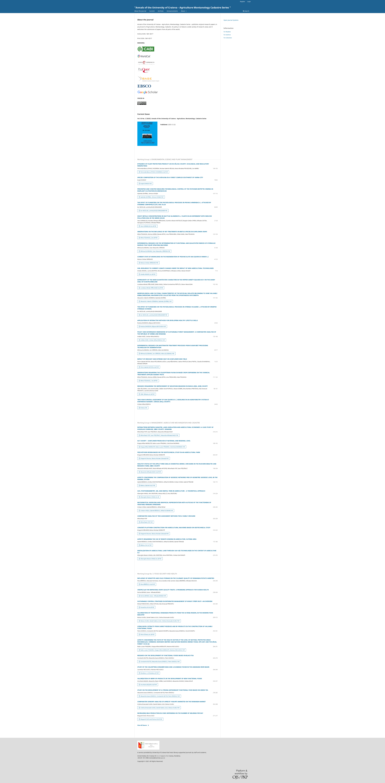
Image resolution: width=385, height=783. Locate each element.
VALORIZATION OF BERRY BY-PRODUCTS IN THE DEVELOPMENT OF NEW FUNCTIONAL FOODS (169, 678)
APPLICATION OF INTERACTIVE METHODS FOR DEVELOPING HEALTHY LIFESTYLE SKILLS (167, 320)
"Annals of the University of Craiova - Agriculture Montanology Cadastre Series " (182, 7)
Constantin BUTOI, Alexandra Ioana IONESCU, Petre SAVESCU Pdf (159, 661)
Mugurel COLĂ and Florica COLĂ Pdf (151, 719)
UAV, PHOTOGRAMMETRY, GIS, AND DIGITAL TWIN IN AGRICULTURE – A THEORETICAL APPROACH (171, 491)
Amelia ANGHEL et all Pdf (147, 274)
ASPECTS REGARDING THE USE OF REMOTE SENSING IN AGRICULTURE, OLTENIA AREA (166, 539)
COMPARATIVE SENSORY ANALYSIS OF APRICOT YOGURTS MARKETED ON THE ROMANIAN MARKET (171, 702)
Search (246, 11)
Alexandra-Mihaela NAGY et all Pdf (150, 472)
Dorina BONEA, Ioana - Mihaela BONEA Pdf (153, 596)
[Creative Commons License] (141, 104)
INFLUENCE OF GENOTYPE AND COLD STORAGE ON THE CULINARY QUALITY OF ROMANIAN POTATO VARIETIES (175, 578)
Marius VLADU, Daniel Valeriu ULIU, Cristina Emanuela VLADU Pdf (159, 621)
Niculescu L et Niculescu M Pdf (149, 673)
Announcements (172, 11)
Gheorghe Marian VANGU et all (149, 497)
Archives (161, 11)
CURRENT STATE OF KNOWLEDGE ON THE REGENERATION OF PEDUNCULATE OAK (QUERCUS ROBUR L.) (173, 257)
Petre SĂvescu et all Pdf (147, 634)
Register (242, 1)
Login (249, 1)
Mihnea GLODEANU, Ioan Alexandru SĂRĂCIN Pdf (155, 251)
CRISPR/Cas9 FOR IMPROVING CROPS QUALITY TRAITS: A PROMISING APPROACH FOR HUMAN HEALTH (173, 590)
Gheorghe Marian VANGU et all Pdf (150, 559)
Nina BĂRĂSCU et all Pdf (147, 584)
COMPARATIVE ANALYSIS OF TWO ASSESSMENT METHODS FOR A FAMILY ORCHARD (166, 516)
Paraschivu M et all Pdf (147, 607)
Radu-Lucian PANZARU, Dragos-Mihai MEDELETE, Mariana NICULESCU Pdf (162, 650)
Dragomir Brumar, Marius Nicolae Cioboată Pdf (154, 458)
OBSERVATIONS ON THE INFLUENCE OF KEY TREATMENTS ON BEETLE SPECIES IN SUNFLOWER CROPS (172, 232)
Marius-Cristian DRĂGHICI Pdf (149, 263)
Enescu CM (143, 408)
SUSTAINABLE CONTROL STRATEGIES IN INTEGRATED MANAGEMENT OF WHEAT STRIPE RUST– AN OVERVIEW (174, 601)
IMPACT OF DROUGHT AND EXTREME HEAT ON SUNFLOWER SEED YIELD (162, 359)
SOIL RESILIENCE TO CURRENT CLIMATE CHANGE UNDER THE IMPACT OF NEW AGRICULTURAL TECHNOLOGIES (175, 268)
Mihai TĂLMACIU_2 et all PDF (149, 238)
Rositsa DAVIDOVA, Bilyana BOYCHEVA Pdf (153, 326)
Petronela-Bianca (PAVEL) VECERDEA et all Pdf (154, 172)
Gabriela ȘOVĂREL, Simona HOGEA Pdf (151, 197)
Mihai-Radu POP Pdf (146, 522)
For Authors (227, 35)
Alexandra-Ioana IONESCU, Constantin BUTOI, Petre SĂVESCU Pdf (160, 696)
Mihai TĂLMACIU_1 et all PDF (149, 381)
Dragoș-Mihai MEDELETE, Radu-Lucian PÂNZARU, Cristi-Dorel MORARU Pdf (162, 447)
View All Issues (142, 725)
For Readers (227, 32)
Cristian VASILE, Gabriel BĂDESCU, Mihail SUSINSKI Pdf (156, 510)
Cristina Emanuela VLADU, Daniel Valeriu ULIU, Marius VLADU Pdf (159, 708)
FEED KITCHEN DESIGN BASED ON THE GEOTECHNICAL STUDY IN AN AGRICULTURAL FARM (168, 452)
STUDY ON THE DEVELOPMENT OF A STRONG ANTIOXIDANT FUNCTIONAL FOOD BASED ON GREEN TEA (172, 690)
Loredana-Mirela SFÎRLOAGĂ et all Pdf (151, 288)
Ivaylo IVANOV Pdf (145, 183)
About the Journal (140, 11)
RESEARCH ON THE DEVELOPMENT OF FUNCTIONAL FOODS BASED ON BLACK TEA (165, 655)
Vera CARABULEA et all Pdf (148, 226)
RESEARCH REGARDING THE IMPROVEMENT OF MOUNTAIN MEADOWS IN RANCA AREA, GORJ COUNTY (172, 386)
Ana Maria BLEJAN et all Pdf (148, 684)
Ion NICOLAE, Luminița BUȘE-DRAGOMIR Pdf (153, 210)
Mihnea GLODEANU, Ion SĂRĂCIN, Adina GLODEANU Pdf (157, 353)
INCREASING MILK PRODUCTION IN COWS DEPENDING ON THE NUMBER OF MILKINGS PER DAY (170, 713)
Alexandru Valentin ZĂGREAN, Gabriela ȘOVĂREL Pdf (155, 301)
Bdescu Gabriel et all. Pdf (147, 485)
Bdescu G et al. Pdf (145, 545)
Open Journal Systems (231, 20)
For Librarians (228, 38)
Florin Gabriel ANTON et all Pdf (149, 367)
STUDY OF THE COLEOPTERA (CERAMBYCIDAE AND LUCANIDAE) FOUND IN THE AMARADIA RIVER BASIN (173, 667)
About (183, 11)
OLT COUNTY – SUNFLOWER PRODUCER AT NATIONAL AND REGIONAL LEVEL (163, 441)
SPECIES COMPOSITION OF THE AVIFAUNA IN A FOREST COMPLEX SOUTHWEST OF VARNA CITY (170, 177)
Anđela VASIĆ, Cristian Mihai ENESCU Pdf (152, 340)
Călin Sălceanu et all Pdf (147, 394)
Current (152, 11)
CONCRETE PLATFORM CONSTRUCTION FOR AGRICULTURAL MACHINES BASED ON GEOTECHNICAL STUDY (173, 527)
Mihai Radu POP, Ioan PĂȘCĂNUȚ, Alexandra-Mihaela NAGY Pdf (159, 435)
